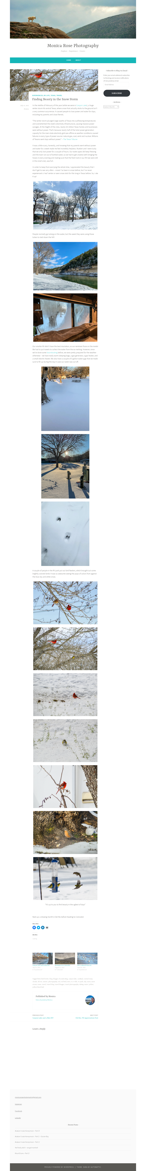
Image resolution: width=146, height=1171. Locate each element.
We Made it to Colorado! (62, 965)
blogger (55, 979)
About (78, 60)
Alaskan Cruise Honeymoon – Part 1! (27, 1142)
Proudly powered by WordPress (59, 1167)
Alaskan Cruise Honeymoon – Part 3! (27, 1131)
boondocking (52, 352)
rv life (75, 982)
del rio (40, 982)
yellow (91, 984)
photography (52, 982)
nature (45, 982)
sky (85, 982)
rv (71, 982)
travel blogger (59, 984)
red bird (63, 982)
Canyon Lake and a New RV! (41, 965)
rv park (80, 982)
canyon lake (73, 979)
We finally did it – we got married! (26, 1148)
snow (88, 982)
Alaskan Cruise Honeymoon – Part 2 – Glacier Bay (32, 1136)
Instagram (18, 1104)
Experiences (37, 95)
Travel (59, 95)
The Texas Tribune (70, 139)
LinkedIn (18, 1118)
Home (68, 60)
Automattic (96, 1167)
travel (44, 984)
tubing (81, 984)
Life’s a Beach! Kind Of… (85, 965)
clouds (34, 982)
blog (50, 979)
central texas (88, 979)
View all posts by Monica (44, 1000)
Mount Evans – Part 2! (22, 1153)
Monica (26, 109)
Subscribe (117, 93)
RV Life (47, 95)
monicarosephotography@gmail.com (28, 1097)
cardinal (80, 979)
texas (39, 984)
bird (39, 979)
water (86, 984)
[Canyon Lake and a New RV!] (42, 958)
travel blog (50, 984)
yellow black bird (38, 987)
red (59, 982)
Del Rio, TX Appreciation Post (87, 1016)
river (68, 982)
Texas (53, 95)
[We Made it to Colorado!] (65, 958)
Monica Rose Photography (73, 45)
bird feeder (45, 979)
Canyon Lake (81, 105)
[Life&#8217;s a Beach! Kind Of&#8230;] (87, 958)
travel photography (71, 984)
